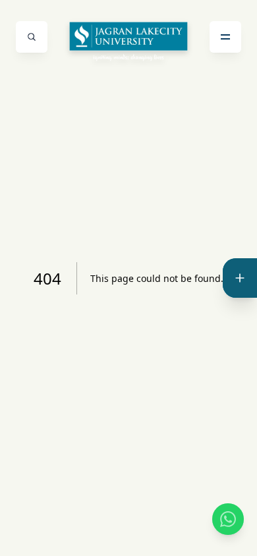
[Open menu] (225, 37)
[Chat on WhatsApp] (228, 519)
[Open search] (31, 37)
